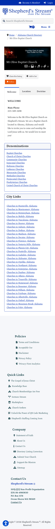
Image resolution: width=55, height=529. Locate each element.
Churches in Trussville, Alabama (22, 279)
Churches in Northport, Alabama (22, 265)
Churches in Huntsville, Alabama (22, 206)
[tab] (11, 91)
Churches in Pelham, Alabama (20, 290)
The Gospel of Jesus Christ (23, 381)
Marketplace (17, 402)
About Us (21, 441)
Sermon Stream (19, 397)
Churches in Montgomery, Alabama (23, 209)
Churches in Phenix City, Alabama (22, 248)
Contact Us (20, 446)
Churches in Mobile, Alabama (20, 216)
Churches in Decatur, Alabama (21, 237)
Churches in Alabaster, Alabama (21, 258)
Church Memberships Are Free (26, 391)
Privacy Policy (25, 358)
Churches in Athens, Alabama (20, 276)
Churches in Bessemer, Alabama (21, 286)
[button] (6, 523)
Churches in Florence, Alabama (21, 241)
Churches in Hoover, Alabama (20, 223)
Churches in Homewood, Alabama (22, 283)
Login (50, 3)
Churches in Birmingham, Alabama (23, 213)
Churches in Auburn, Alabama (21, 227)
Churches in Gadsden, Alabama (21, 255)
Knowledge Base (19, 386)
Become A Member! (31, 3)
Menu (44, 27)
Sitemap (21, 468)
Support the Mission (26, 462)
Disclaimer (24, 353)
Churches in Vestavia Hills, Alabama (23, 244)
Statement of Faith (24, 435)
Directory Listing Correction (30, 451)
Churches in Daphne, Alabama (21, 272)
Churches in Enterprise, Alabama (22, 269)
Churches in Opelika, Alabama (21, 262)
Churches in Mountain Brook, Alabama (25, 304)
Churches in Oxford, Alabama (20, 300)
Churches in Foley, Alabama (19, 307)
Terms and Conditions (29, 342)
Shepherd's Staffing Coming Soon (26, 418)
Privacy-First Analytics (29, 364)
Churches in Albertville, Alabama (22, 297)
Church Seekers (19, 408)
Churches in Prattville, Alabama (21, 251)
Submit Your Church (26, 457)
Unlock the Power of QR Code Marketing (29, 413)
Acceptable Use (25, 347)
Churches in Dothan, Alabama (20, 230)
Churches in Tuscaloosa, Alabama (22, 220)
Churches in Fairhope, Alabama (21, 293)
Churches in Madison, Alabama (21, 234)
